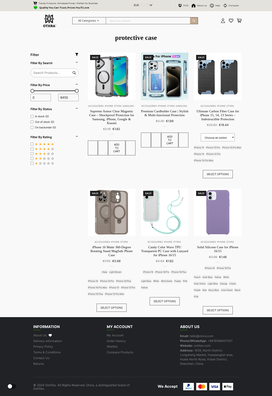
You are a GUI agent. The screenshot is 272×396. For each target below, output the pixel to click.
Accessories (96, 106)
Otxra (118, 106)
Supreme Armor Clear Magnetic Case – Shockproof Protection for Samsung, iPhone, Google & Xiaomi (111, 117)
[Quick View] (103, 148)
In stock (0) (42, 116)
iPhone (109, 106)
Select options (218, 174)
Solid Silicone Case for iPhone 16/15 (217, 249)
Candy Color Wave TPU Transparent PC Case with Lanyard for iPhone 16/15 (164, 251)
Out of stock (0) (44, 121)
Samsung (128, 106)
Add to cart (116, 148)
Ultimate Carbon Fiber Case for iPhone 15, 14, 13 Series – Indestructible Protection (218, 115)
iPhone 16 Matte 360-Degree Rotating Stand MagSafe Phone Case (111, 251)
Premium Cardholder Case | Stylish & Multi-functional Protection (164, 113)
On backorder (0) (45, 127)
